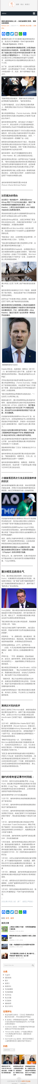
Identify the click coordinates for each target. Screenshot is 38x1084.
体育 (7, 918)
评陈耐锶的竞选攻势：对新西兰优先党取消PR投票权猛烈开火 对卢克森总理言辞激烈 (19, 1022)
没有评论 (11, 931)
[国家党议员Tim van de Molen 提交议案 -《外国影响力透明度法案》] (7, 1059)
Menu (4, 13)
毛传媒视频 (9, 992)
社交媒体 (8, 1000)
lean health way (10, 1039)
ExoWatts (8, 1027)
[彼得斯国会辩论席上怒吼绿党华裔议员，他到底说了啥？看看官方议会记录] (18, 1059)
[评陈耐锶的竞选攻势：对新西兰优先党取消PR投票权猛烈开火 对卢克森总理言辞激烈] (30, 1059)
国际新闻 (22, 26)
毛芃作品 (8, 995)
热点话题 (28, 26)
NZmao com (5, 26)
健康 (12, 918)
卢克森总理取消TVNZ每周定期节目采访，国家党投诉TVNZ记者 (18, 1034)
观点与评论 (9, 1006)
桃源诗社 (8, 986)
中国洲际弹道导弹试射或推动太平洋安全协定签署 (20, 1028)
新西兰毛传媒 (26, 1081)
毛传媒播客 (9, 989)
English (7, 975)
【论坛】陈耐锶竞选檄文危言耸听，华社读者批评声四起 (19, 1016)
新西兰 (7, 983)
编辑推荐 (8, 1003)
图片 (6, 980)
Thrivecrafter (10, 1032)
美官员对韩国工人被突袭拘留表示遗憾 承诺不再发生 (19, 1040)
